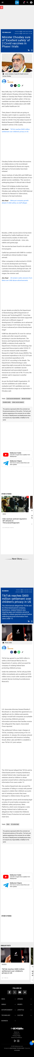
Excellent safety (7, 402)
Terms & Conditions (16, 1037)
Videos (4, 514)
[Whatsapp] (18, 85)
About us (16, 1032)
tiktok (8, 824)
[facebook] (11, 85)
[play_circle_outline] (15, 504)
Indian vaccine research (18, 402)
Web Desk (10, 82)
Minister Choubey (26, 398)
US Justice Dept (15, 824)
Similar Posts (6, 945)
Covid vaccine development (13, 398)
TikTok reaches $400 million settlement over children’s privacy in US (16, 599)
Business (5, 591)
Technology (6, 32)
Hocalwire (17, 1050)
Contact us (16, 1034)
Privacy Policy (16, 1035)
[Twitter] (15, 85)
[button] (2, 2)
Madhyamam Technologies (17, 1048)
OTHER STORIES (6, 494)
